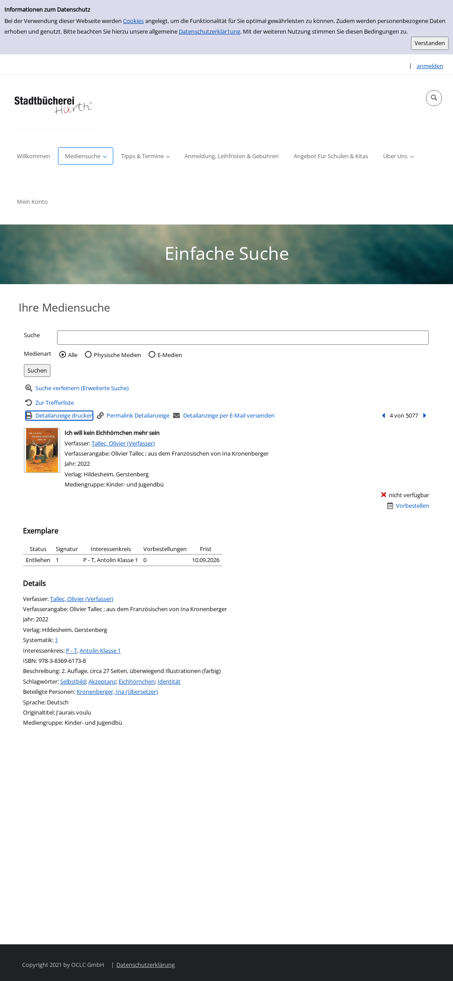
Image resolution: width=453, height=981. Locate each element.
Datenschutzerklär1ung (209, 31)
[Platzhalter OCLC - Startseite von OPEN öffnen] (53, 104)
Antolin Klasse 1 (100, 650)
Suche (32, 335)
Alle (72, 355)
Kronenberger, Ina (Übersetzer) (117, 692)
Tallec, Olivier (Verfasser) (123, 443)
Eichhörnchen (137, 681)
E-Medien (169, 355)
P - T (71, 650)
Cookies (133, 21)
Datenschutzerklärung (145, 965)
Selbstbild (73, 681)
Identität (168, 681)
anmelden (430, 66)
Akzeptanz (102, 681)
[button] (434, 98)
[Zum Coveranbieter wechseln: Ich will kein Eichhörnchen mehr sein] (42, 450)
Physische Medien (117, 355)
